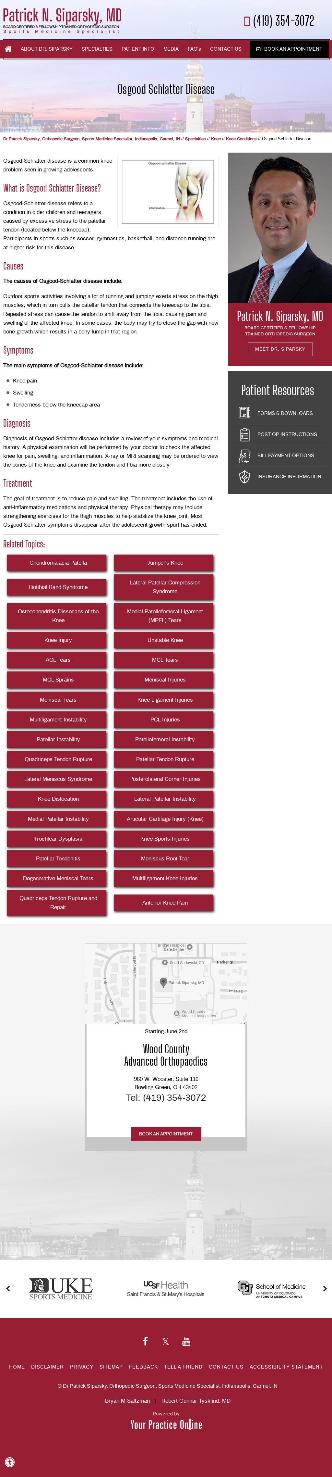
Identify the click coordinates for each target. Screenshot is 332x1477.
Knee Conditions (241, 139)
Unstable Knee (165, 640)
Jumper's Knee (165, 563)
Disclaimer (47, 1367)
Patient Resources (277, 390)
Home (8, 49)
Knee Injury (58, 640)
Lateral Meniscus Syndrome (58, 779)
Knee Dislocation (58, 799)
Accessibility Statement (286, 1367)
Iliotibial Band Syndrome (58, 587)
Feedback (143, 1367)
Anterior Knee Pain (165, 903)
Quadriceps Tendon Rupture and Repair (58, 902)
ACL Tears (58, 660)
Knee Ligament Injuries (165, 700)
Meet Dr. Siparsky (280, 349)
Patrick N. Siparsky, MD (280, 316)
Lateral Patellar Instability (165, 799)
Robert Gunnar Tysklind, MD (196, 1401)
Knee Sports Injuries (165, 839)
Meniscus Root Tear (165, 858)
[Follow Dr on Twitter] (165, 1342)
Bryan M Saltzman (127, 1401)
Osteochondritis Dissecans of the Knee (58, 616)
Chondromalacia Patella (58, 563)
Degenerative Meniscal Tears (58, 878)
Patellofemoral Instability (165, 739)
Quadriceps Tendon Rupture (58, 759)
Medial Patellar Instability (58, 819)
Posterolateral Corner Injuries (165, 779)
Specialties (97, 49)
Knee (216, 139)
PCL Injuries (165, 719)
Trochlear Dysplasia (58, 839)
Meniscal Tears (58, 700)
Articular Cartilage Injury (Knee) (165, 819)
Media (171, 49)
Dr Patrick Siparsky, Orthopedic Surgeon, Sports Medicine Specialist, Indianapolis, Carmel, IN (91, 139)
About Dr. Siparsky (47, 49)
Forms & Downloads (285, 413)
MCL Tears (165, 660)
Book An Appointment (166, 1134)
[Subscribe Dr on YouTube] (186, 1342)
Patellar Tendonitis (58, 858)
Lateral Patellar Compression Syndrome (165, 587)
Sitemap (111, 1367)
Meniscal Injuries (165, 679)
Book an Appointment (293, 49)
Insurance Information (289, 476)
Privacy (81, 1367)
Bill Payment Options (285, 455)
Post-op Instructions (287, 434)
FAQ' (194, 49)
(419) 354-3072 (283, 20)
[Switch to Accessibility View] (10, 1462)
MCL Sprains (58, 679)
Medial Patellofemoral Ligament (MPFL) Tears (165, 616)
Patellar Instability (58, 739)
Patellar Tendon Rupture (165, 759)
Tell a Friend (183, 1367)
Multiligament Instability (58, 719)
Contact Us (226, 49)
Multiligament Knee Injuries (165, 878)
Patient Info (138, 49)
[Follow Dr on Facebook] (145, 1342)
